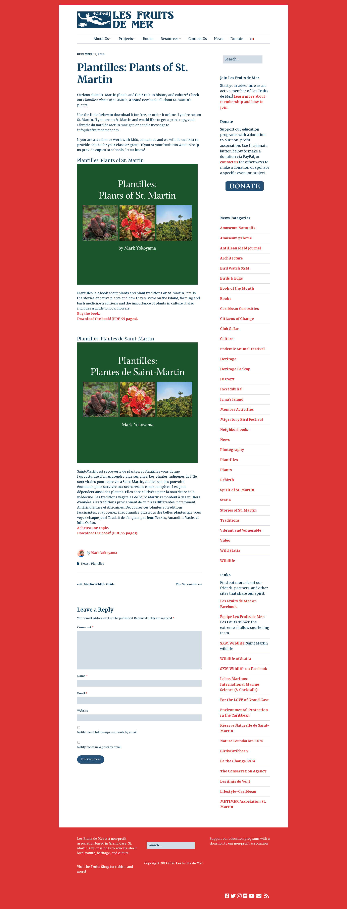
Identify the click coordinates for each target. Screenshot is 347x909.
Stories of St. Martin (238, 510)
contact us (229, 162)
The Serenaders (187, 584)
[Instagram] (239, 896)
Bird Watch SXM (234, 268)
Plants (226, 470)
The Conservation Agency (243, 771)
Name (82, 676)
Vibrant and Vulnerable (240, 530)
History (227, 379)
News (218, 39)
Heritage (228, 359)
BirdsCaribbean (234, 751)
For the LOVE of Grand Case (244, 700)
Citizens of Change (237, 319)
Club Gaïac (229, 329)
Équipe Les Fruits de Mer (242, 617)
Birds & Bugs (231, 278)
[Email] (259, 896)
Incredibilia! (231, 389)
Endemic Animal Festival (242, 349)
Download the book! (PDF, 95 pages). (107, 319)
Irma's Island (231, 399)
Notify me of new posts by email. (99, 747)
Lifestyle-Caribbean (238, 791)
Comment (85, 627)
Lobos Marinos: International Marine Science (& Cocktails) (239, 684)
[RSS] (266, 896)
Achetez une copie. (93, 528)
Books (148, 39)
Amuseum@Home (236, 238)
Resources (170, 39)
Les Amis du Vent (235, 781)
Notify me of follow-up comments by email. (107, 732)
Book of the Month (237, 288)
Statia (225, 500)
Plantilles (97, 563)
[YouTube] (251, 896)
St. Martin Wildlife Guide (97, 584)
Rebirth (227, 480)
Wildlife (227, 561)
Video (225, 540)
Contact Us (197, 39)
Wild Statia (230, 550)
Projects (126, 39)
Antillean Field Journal (240, 248)
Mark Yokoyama (104, 553)
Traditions (230, 520)
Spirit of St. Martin (237, 490)
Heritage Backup (235, 369)
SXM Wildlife (232, 643)
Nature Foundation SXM (241, 741)
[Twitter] (233, 896)
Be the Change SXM (237, 761)
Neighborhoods (234, 429)
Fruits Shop (100, 867)
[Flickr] (245, 896)
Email (82, 693)
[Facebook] (227, 896)
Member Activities (237, 409)
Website (82, 710)
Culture (226, 339)
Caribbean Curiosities (239, 308)
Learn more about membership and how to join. (242, 101)
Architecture (231, 258)
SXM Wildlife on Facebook (243, 669)
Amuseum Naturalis (237, 228)
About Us (101, 39)
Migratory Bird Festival (241, 419)
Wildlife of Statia (235, 659)
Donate (237, 39)
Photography (232, 449)
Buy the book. (88, 314)
